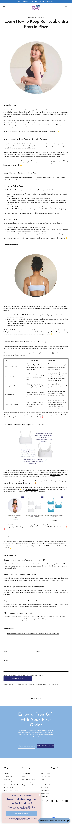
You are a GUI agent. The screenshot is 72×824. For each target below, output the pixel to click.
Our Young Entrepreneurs (29, 779)
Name (5, 651)
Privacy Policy (40, 684)
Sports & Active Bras (10, 788)
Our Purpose (26, 773)
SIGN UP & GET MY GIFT (45, 746)
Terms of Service (52, 684)
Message (6, 660)
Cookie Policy (45, 796)
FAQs (42, 779)
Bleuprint (37, 698)
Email (38, 651)
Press (23, 776)
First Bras (7, 779)
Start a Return (45, 773)
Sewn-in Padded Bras (10, 782)
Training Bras (8, 776)
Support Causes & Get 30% (30, 785)
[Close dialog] (40, 795)
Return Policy (45, 788)
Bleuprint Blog (26, 782)
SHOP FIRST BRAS (21, 813)
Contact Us (44, 782)
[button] (4, 7)
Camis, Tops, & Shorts (11, 790)
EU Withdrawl (45, 790)
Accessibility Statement (48, 785)
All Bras (6, 773)
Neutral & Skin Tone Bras (12, 785)
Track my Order (45, 776)
